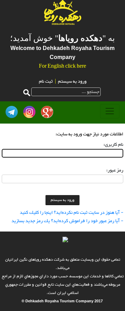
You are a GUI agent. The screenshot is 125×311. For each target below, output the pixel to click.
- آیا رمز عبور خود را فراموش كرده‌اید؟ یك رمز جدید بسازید (67, 221)
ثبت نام (46, 81)
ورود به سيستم (72, 81)
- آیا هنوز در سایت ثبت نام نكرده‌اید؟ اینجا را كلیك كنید (71, 212)
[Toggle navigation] (109, 111)
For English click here (62, 66)
